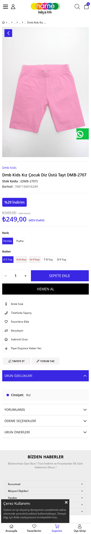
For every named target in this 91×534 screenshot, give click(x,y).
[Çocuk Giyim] (11, 22)
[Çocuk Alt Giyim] (17, 22)
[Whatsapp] (82, 133)
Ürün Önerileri (17, 432)
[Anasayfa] (6, 22)
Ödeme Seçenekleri (20, 421)
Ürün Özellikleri (18, 376)
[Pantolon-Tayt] (22, 22)
